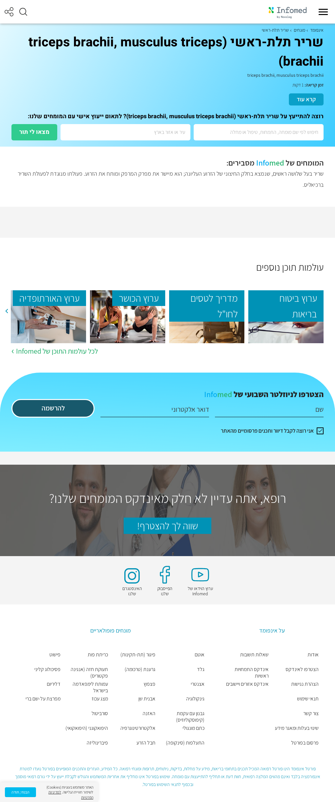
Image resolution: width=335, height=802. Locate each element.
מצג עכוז (100, 699)
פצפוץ (149, 684)
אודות (313, 654)
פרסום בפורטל (305, 743)
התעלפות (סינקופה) (185, 743)
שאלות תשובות (254, 654)
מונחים (299, 30)
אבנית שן (146, 699)
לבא (6, 311)
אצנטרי (197, 684)
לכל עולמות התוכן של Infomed (57, 351)
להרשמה (53, 408)
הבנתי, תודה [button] (20, 792)
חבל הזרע (145, 743)
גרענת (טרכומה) (140, 669)
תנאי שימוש (308, 699)
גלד (200, 669)
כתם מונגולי (193, 728)
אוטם (199, 654)
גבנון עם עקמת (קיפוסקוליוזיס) (190, 716)
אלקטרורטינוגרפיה (137, 728)
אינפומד (317, 30)
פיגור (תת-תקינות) (137, 654)
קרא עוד (306, 99)
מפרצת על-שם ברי (43, 699)
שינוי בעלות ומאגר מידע (297, 728)
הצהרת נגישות (305, 684)
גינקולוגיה (195, 699)
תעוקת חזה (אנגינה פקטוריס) (89, 672)
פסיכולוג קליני (47, 669)
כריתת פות (98, 654)
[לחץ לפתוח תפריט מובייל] (323, 12)
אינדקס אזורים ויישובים (247, 684)
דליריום (54, 684)
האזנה (149, 713)
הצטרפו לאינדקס (302, 669)
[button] (23, 12)
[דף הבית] (287, 12)
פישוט (55, 654)
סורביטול (100, 713)
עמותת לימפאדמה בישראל (90, 687)
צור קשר (311, 713)
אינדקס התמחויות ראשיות (252, 672)
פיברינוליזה (97, 743)
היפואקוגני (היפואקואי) (86, 728)
